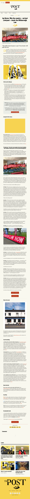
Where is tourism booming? (6, 471)
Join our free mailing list (15, 112)
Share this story (15, 296)
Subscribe (7, 2)
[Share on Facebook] (12, 427)
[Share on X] (10, 427)
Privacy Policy (13, 490)
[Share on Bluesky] (18, 427)
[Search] (1, 2)
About (2, 13)
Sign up (10, 490)
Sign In (3, 2)
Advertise (14, 13)
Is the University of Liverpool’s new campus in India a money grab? (7, 457)
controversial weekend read (20, 52)
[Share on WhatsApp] (16, 427)
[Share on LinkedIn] (14, 427)
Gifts (10, 13)
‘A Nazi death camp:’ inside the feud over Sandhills (21, 456)
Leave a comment (15, 292)
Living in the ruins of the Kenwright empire (20, 472)
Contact (20, 490)
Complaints (17, 490)
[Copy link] (19, 427)
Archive (6, 13)
